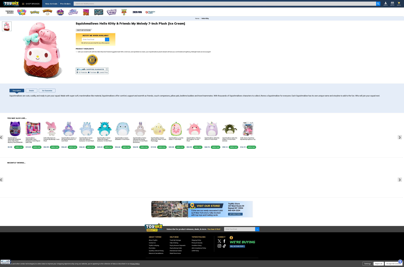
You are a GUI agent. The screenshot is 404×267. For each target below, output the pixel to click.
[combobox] (225, 4)
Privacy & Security (197, 243)
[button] (6, 262)
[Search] (378, 4)
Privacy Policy (134, 264)
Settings (367, 263)
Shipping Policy (196, 240)
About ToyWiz (153, 240)
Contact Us (152, 243)
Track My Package (175, 240)
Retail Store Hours (175, 253)
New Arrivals (51, 4)
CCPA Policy (195, 250)
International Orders (176, 250)
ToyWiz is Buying (154, 245)
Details (31, 90)
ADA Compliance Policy (199, 248)
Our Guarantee (47, 90)
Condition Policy (196, 245)
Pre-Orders (65, 4)
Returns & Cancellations (156, 253)
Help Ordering (174, 243)
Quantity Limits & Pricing (156, 250)
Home (197, 18)
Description (17, 90)
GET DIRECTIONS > (235, 214)
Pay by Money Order (176, 248)
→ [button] (107, 39)
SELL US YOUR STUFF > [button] (237, 246)
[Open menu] (23, 4)
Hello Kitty (205, 18)
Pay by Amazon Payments (177, 245)
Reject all (378, 263)
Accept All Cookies (393, 263)
